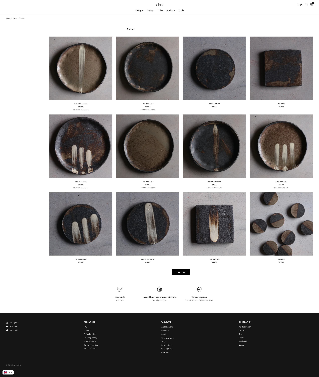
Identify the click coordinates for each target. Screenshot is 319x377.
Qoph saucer (80, 181)
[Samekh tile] (214, 224)
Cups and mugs (167, 338)
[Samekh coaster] (147, 224)
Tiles (160, 10)
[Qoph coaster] (80, 224)
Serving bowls (167, 349)
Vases (241, 338)
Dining (138, 10)
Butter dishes (166, 345)
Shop (15, 18)
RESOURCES (89, 322)
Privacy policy (90, 341)
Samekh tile (214, 259)
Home (8, 18)
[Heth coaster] (214, 68)
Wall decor (243, 341)
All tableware (167, 327)
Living (150, 10)
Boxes (241, 345)
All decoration (245, 327)
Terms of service (91, 345)
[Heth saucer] (147, 68)
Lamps (242, 330)
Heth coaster (214, 103)
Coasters (165, 352)
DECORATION (245, 322)
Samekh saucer (80, 103)
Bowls (163, 334)
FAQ (85, 327)
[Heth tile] (281, 68)
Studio (170, 10)
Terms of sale (89, 348)
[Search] (306, 4)
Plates (164, 331)
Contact (87, 330)
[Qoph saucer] (80, 146)
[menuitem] (139, 10)
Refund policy (90, 334)
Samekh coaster (147, 259)
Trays (163, 341)
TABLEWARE (167, 322)
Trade (181, 10)
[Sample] (281, 224)
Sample (281, 259)
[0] (311, 4)
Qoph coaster (81, 259)
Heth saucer (148, 103)
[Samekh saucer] (80, 68)
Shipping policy (90, 338)
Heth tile (281, 103)
